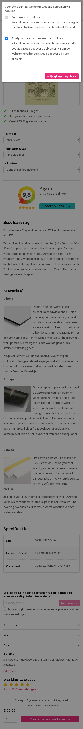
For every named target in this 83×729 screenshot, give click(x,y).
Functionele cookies (26, 17)
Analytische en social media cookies (37, 38)
